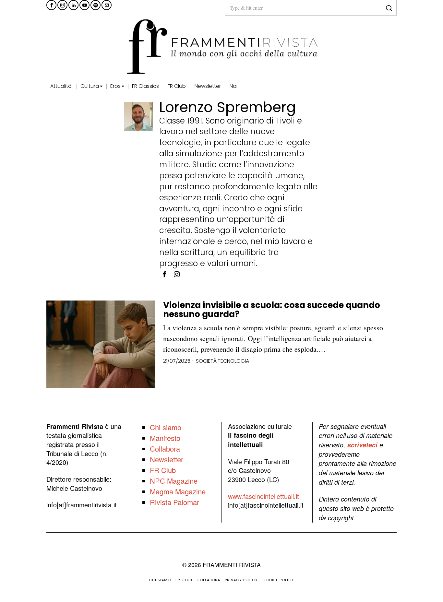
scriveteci (362, 444)
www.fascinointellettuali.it (263, 496)
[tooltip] (51, 5)
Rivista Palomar (174, 502)
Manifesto (165, 438)
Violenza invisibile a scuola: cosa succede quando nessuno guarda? (271, 310)
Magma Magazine (178, 491)
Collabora (165, 448)
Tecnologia (233, 361)
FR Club (163, 470)
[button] (389, 8)
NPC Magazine (174, 481)
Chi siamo (165, 427)
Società (206, 361)
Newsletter (166, 459)
